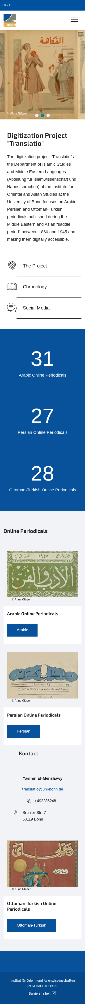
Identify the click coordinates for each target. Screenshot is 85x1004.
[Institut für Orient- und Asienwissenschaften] (10, 20)
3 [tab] (48, 115)
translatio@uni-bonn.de (42, 789)
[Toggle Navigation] (74, 20)
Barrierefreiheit (40, 993)
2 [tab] (42, 115)
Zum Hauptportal (43, 986)
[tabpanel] (42, 74)
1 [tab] (36, 115)
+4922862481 (46, 801)
